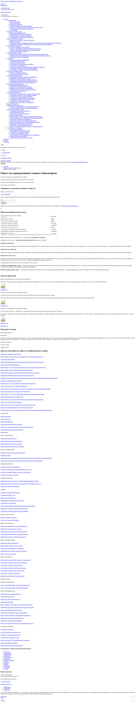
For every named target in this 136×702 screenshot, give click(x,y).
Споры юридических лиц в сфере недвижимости (23, 120)
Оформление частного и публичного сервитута (23, 82)
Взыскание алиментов (16, 24)
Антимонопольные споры (17, 112)
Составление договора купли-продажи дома (22, 99)
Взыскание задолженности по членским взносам (23, 79)
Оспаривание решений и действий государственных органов (26, 118)
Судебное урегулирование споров (19, 133)
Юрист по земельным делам (14, 75)
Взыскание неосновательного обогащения (21, 88)
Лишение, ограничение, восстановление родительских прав (26, 27)
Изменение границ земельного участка (20, 78)
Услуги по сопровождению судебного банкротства (23, 108)
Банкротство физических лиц (15, 105)
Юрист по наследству (12, 103)
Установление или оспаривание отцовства (21, 28)
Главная (6, 166)
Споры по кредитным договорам (19, 51)
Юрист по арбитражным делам (15, 109)
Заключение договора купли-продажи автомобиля (23, 68)
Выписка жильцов (15, 41)
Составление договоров (16, 129)
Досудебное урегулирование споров (19, 132)
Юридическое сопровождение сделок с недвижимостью (25, 94)
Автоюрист (10, 58)
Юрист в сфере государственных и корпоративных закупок (26, 116)
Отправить (3, 203)
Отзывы (6, 140)
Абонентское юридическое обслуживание (21, 137)
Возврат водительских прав (17, 62)
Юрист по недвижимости (14, 92)
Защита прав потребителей (14, 45)
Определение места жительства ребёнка (21, 26)
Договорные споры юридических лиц (20, 111)
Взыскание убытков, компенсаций (19, 57)
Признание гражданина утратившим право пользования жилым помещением (31, 44)
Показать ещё (4, 326)
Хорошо (3, 163)
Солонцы (6, 661)
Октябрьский (7, 654)
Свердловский (8, 657)
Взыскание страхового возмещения (19, 60)
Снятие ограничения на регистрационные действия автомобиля (27, 67)
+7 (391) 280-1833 (5, 8)
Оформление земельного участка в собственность (23, 77)
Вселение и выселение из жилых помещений (22, 40)
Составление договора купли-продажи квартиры (23, 95)
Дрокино (6, 663)
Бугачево (6, 668)
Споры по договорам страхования (19, 74)
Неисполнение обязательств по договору (21, 86)
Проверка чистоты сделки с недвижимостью (22, 102)
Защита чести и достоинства (17, 91)
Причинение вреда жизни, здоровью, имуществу (23, 89)
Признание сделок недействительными (20, 125)
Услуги (6, 19)
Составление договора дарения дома (20, 101)
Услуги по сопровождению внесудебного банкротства (24, 106)
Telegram (8, 12)
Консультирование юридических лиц (20, 130)
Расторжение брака (15, 21)
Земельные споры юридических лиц (20, 113)
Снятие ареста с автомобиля (17, 65)
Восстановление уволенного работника (20, 34)
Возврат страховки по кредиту (18, 72)
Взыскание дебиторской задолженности (21, 119)
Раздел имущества (15, 23)
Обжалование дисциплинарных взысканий (21, 37)
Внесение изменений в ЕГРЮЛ (18, 136)
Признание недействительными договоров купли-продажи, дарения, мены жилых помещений (35, 43)
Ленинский (7, 656)
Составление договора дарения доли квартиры (22, 98)
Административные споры (14, 53)
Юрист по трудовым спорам (14, 31)
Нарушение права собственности (19, 85)
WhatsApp (3, 12)
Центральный (7, 653)
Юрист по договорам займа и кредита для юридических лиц (26, 126)
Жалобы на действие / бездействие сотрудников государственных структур (30, 55)
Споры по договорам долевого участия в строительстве (25, 50)
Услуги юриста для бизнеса (14, 128)
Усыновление (13, 30)
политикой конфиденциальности (79, 162)
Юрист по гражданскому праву (15, 84)
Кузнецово (7, 667)
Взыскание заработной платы (18, 33)
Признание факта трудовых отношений (20, 36)
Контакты (6, 142)
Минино (6, 664)
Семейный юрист (11, 20)
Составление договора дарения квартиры (21, 96)
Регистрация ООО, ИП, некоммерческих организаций (24, 135)
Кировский (7, 659)
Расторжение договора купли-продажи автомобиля (24, 70)
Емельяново (7, 666)
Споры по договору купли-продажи (19, 47)
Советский (7, 651)
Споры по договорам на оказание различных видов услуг (25, 48)
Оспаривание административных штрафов (21, 64)
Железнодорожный (9, 660)
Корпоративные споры (16, 115)
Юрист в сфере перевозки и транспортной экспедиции (25, 122)
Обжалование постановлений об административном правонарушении (29, 54)
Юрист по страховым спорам (15, 71)
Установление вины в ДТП (17, 61)
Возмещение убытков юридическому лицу (21, 123)
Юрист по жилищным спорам (15, 38)
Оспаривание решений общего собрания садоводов (24, 81)
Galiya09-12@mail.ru (6, 158)
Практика (6, 139)
